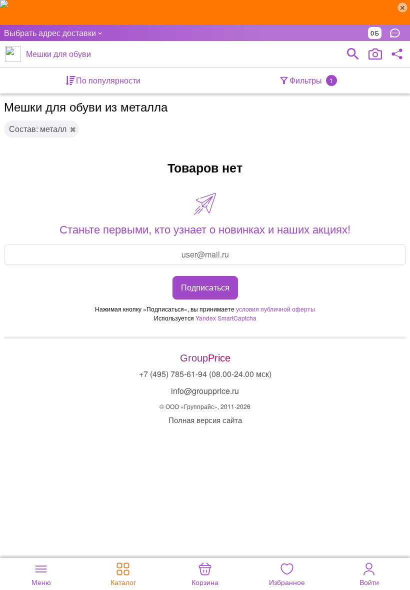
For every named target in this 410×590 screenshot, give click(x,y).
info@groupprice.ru (205, 390)
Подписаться (205, 287)
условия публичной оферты (275, 308)
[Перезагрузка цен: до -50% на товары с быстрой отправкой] (205, 12)
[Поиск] (353, 54)
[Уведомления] (397, 33)
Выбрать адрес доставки (50, 32)
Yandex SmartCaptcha (226, 318)
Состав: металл (37, 128)
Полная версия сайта (205, 419)
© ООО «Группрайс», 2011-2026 (205, 406)
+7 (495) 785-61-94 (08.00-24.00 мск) (205, 374)
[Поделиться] (397, 54)
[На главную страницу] (13, 54)
